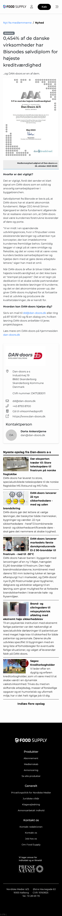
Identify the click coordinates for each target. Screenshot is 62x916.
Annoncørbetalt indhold (31, 810)
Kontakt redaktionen (31, 826)
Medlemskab (31, 764)
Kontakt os (31, 832)
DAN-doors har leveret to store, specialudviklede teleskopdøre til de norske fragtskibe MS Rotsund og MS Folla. (31, 472)
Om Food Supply (31, 844)
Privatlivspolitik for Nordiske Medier (31, 792)
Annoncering (31, 770)
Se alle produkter (31, 776)
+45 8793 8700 (22, 406)
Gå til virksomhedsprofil (28, 411)
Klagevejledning (31, 804)
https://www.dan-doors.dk (29, 416)
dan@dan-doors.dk (33, 435)
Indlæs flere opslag (31, 703)
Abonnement (31, 758)
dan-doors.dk (11, 334)
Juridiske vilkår (31, 798)
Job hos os (31, 838)
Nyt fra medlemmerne (17, 22)
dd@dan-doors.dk (35, 312)
